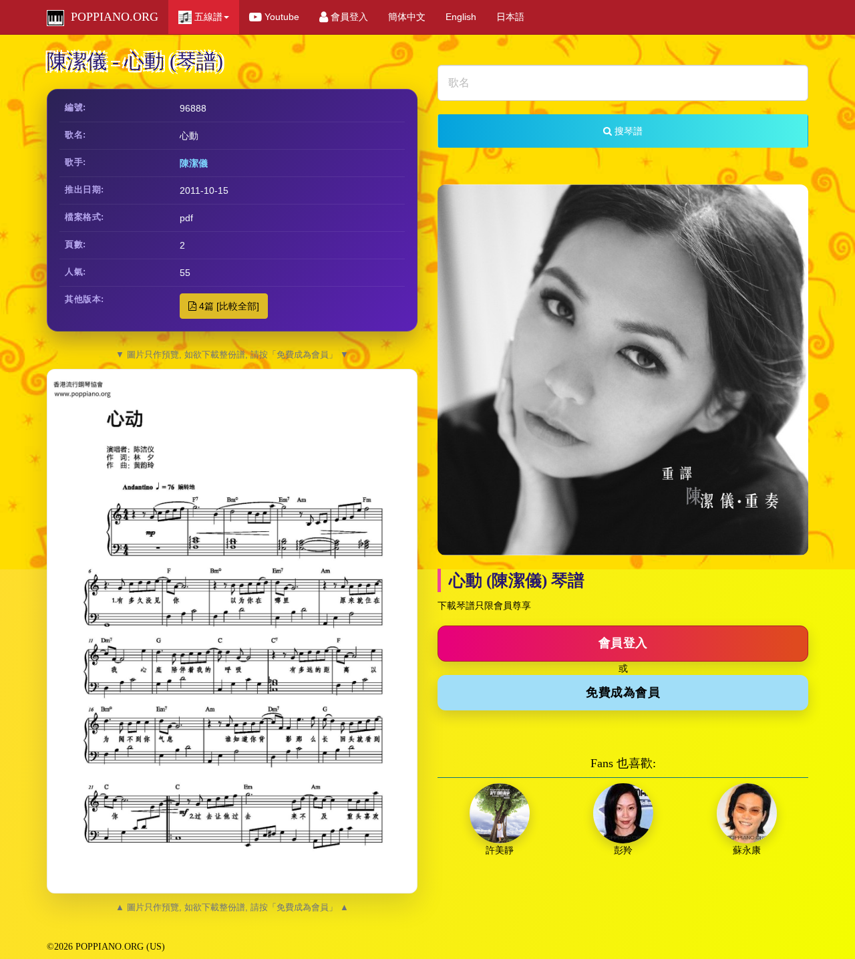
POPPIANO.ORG (111, 16)
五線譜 (207, 16)
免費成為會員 (623, 692)
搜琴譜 (627, 131)
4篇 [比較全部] (227, 306)
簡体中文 (406, 16)
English (461, 16)
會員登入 (348, 16)
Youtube (280, 16)
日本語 (510, 16)
